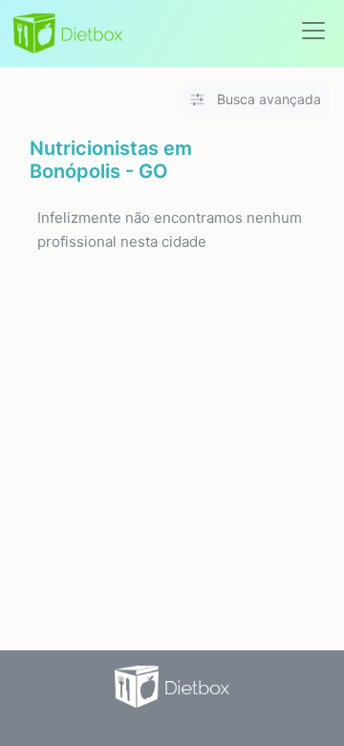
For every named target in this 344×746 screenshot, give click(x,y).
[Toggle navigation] (313, 30)
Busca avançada (267, 99)
